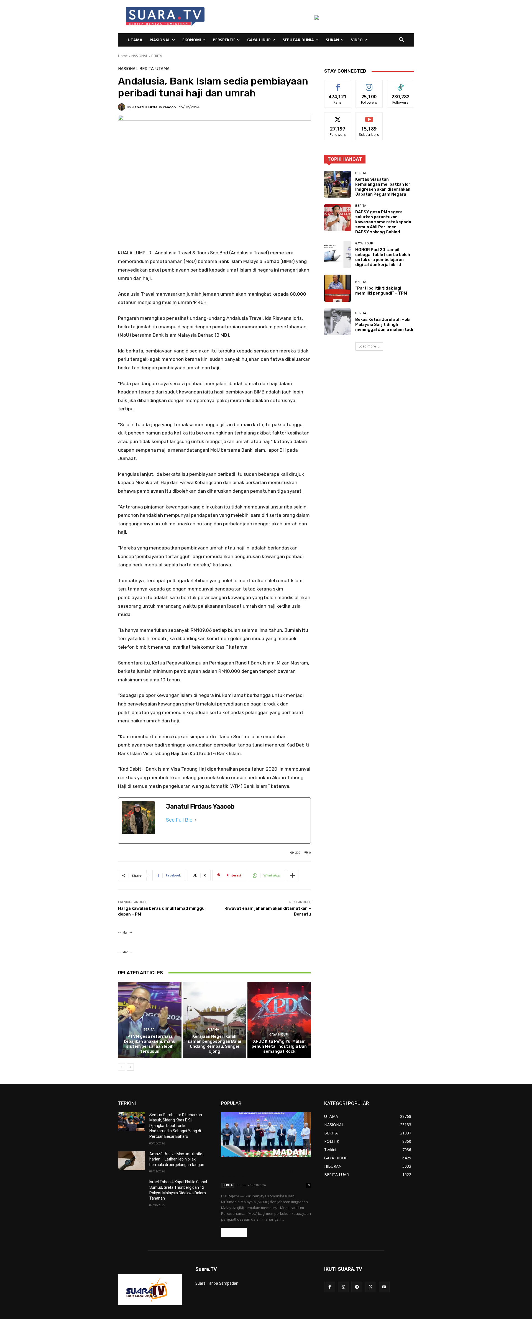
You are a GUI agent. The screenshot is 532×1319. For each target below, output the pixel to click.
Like (338, 84)
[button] (401, 40)
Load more (367, 346)
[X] (370, 1287)
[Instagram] (343, 1287)
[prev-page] (121, 1067)
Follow (369, 84)
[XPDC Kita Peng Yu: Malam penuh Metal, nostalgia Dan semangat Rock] (279, 1020)
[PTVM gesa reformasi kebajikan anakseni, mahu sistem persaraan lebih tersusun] (149, 1020)
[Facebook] (329, 1287)
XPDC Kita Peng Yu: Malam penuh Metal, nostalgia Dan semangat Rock (279, 1046)
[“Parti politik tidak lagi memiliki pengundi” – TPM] (337, 288)
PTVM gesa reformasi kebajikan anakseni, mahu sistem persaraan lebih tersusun (149, 1044)
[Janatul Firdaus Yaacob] (122, 107)
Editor (241, 1185)
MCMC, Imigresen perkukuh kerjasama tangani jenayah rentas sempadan (263, 1170)
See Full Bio (179, 820)
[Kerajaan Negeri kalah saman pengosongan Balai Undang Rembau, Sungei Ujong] (214, 1020)
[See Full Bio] (196, 820)
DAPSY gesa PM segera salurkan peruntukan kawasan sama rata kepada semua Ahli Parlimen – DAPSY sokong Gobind (383, 221)
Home (123, 55)
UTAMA (162, 69)
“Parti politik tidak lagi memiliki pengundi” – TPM (381, 291)
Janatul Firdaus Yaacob (154, 107)
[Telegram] (356, 1287)
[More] (292, 875)
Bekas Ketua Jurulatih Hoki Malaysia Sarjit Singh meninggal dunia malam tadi (384, 324)
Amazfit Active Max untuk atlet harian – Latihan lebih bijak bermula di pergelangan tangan (176, 1159)
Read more (234, 1232)
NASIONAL (139, 55)
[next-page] (130, 1067)
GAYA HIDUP (278, 1034)
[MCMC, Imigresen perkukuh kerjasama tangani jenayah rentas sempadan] (266, 1134)
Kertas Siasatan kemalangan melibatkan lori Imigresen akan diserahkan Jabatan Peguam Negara (383, 187)
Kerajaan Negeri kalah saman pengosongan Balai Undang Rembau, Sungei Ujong (214, 1044)
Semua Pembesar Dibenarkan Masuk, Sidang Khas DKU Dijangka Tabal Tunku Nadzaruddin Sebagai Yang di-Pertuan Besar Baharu (175, 1126)
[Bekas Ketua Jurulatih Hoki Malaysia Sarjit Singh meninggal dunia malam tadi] (337, 321)
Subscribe (369, 116)
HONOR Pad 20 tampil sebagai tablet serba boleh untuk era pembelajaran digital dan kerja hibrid (382, 257)
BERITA (156, 55)
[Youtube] (384, 1287)
